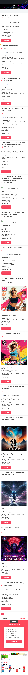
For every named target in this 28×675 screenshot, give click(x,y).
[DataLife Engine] (14, 6)
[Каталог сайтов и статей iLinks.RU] (14, 654)
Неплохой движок (12, 631)
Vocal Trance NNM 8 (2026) (11, 247)
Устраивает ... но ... (12, 633)
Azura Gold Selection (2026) (12, 583)
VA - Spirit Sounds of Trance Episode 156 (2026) (12, 473)
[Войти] (26, 2)
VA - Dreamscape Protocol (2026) (11, 528)
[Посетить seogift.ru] (5, 662)
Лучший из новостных (13, 629)
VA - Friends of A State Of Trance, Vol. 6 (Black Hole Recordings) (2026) (11, 178)
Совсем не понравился (13, 637)
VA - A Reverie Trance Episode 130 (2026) (13, 387)
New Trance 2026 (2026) (10, 78)
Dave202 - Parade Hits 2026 (11, 46)
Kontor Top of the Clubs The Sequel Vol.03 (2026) (12, 213)
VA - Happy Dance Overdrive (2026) (12, 279)
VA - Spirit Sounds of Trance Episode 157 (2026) (12, 418)
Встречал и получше (13, 635)
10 (25, 614)
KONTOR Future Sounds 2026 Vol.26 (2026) (12, 109)
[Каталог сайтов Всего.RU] (21, 654)
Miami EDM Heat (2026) (9, 15)
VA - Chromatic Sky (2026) (11, 333)
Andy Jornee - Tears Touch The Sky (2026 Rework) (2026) (13, 143)
